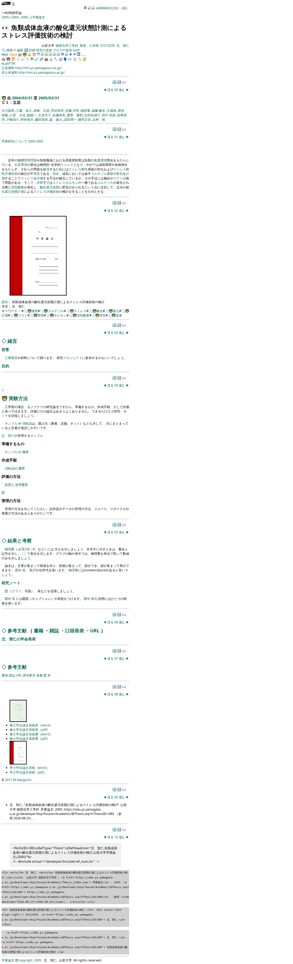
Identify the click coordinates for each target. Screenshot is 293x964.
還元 (49, 187)
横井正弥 (84, 119)
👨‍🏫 (25, 54)
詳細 (32, 50)
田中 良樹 (109, 115)
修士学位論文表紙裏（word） (31, 734)
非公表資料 (10, 72)
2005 (6, 17)
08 (116, 694)
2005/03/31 (48, 97)
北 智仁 (122, 45)
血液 (119, 187)
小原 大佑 (18, 115)
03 (116, 332)
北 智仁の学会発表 (19, 638)
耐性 (84, 169)
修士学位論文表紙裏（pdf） (30, 738)
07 (116, 658)
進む (122, 90)
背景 (5, 349)
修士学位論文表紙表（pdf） (30, 729)
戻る (110, 90)
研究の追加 (44, 50)
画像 (39, 675)
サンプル (11, 423)
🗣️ (65, 59)
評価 (8, 173)
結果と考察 (20, 540)
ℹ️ (26, 50)
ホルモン (71, 182)
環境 (27, 160)
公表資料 (8, 68)
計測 (21, 191)
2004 (15, 17)
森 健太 (55, 119)
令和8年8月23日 (107, 8)
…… (83, 54)
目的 (91, 191)
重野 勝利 (75, 115)
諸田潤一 (70, 119)
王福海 (111, 110)
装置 (8, 484)
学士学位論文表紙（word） (29, 767)
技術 (14, 173)
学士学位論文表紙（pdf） (28, 772)
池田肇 (85, 110)
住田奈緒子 (92, 115)
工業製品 (11, 358)
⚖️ (75, 59)
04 (116, 385)
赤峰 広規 (41, 110)
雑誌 (54, 630)
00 (116, 90)
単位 (58, 549)
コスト (118, 178)
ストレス (67, 164)
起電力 (23, 549)
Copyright (25, 960)
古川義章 (8, 110)
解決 (46, 169)
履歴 (25, 452)
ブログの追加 (62, 50)
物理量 (9, 549)
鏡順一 (32, 115)
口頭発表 (74, 630)
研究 (43, 182)
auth (76, 50)
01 (116, 137)
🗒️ (18, 59)
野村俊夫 (27, 119)
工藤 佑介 (24, 110)
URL (95, 630)
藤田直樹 (41, 119)
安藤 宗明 (72, 110)
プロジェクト (72, 358)
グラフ (17, 591)
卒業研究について (14, 141)
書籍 (38, 630)
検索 (9, 50)
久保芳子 (44, 115)
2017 (8, 780)
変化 (119, 173)
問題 (33, 160)
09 (116, 797)
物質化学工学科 (67, 45)
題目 (5, 302)
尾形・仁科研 (89, 45)
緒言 (12, 341)
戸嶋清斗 (12, 119)
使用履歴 (21, 484)
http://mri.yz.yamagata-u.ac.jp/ (38, 68)
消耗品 (27, 423)
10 (116, 837)
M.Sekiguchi (22, 780)
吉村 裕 (98, 119)
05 (116, 532)
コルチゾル (99, 173)
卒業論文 (38, 17)
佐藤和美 (59, 115)
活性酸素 (17, 187)
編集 (20, 50)
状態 (56, 187)
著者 (5, 306)
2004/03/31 (23, 97)
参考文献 (17, 630)
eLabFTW (8, 63)
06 (116, 622)
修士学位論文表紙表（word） (31, 725)
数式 (32, 570)
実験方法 (18, 398)
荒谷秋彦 (57, 110)
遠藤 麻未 (98, 110)
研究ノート (11, 582)
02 (116, 210)
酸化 (43, 187)
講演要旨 (29, 675)
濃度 (110, 173)
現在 (56, 173)
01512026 (107, 45)
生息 (17, 164)
